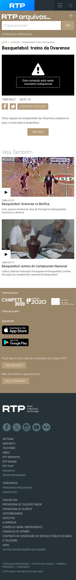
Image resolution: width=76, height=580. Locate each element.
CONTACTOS (10, 500)
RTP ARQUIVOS (11, 457)
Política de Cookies (42, 564)
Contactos (10, 492)
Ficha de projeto (10, 311)
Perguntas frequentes (17, 487)
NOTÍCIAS (8, 439)
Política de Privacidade (16, 564)
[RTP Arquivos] (26, 17)
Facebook (7, 427)
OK (68, 25)
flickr (46, 427)
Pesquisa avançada (17, 34)
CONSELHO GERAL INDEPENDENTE (22, 527)
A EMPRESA (9, 522)
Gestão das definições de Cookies (24, 549)
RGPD (6, 545)
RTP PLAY (8, 466)
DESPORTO (9, 443)
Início (4, 42)
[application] (38, 75)
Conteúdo (15, 42)
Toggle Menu (60, 5)
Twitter (17, 427)
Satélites (9, 518)
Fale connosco (15, 381)
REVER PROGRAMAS (14, 475)
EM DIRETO (9, 470)
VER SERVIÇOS (14, 365)
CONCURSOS (10, 483)
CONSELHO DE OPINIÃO (16, 531)
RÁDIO (6, 452)
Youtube (36, 427)
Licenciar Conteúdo (32, 106)
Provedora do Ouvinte (17, 509)
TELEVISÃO (9, 448)
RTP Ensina (10, 461)
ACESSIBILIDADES (13, 513)
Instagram (26, 427)
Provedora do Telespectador (22, 504)
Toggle (70, 5)
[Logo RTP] (21, 408)
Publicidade (23, 567)
